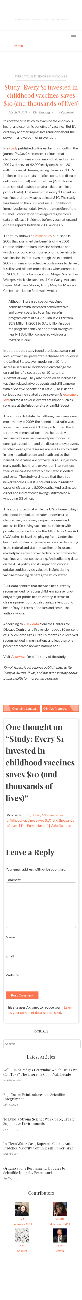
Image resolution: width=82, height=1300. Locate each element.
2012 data (31, 624)
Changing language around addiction (26, 708)
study (13, 148)
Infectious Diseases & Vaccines (41, 76)
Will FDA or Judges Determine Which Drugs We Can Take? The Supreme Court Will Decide (40, 1072)
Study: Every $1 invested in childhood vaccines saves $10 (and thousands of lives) (41, 95)
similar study (42, 235)
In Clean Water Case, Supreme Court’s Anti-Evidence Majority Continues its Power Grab (38, 1146)
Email (10, 956)
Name (10, 937)
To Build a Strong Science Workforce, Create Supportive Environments (38, 1121)
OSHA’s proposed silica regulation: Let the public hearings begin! (61, 708)
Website (12, 975)
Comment (13, 880)
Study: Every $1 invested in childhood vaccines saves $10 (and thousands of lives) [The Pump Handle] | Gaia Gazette (40, 820)
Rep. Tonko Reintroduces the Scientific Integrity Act (34, 1096)
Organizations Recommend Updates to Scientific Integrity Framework (34, 1170)
